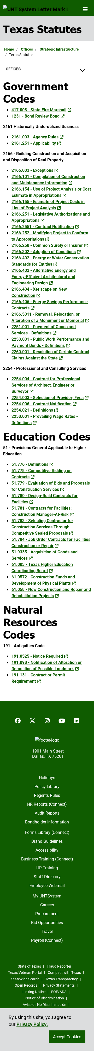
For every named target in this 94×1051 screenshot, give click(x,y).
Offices (27, 49)
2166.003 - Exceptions (32, 170)
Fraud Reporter (59, 966)
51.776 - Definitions (29, 464)
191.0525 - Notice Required (37, 656)
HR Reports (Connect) (47, 804)
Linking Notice (33, 991)
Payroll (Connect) (47, 940)
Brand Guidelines (47, 841)
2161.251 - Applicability (33, 143)
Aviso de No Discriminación (44, 1004)
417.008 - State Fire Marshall (38, 109)
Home (9, 49)
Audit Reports (47, 813)
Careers (47, 904)
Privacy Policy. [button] (32, 1024)
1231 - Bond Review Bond (35, 116)
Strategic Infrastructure (59, 49)
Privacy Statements (59, 985)
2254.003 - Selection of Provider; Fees (47, 397)
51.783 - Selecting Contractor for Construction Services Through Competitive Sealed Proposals (42, 527)
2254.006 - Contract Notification (41, 403)
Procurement (47, 913)
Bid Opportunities (47, 922)
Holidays (47, 777)
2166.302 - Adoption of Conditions (43, 251)
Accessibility (47, 850)
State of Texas (29, 966)
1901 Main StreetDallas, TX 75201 (48, 753)
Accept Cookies (67, 1036)
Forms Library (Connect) (47, 832)
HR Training (47, 867)
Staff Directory (47, 876)
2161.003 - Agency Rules (34, 136)
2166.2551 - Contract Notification (42, 226)
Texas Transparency (61, 978)
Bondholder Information (47, 821)
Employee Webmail (47, 885)
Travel (47, 931)
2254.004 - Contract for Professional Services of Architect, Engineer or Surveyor (45, 385)
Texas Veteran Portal (25, 972)
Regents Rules (47, 795)
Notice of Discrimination (44, 997)
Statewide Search (25, 978)
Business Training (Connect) (47, 858)
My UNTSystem (47, 896)
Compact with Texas (64, 972)
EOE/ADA (59, 991)
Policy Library (47, 786)
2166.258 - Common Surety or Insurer (47, 245)
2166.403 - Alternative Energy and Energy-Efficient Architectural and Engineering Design (43, 276)
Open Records (26, 985)
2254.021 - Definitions (32, 410)
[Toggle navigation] (85, 9)
